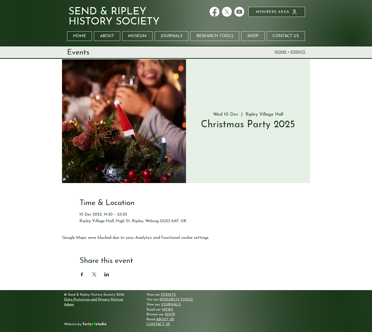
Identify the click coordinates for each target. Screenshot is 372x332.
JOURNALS (171, 305)
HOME (280, 52)
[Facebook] (214, 12)
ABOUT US (165, 319)
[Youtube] (239, 12)
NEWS (167, 310)
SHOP (170, 314)
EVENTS (298, 52)
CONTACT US (158, 324)
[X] (227, 12)
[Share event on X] (94, 274)
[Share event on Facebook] (81, 274)
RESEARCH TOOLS (176, 299)
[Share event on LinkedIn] (106, 274)
